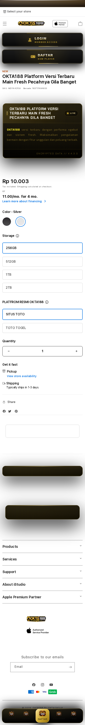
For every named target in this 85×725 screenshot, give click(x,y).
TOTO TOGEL (16, 328)
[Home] (31, 24)
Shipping (22, 186)
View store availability (22, 376)
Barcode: (27, 88)
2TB (9, 287)
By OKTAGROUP (53, 708)
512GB (11, 261)
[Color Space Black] (6, 221)
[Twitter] (10, 412)
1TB (8, 274)
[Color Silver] (20, 221)
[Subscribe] (70, 667)
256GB (11, 248)
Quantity (8, 341)
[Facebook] (5, 412)
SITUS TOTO (15, 314)
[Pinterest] (17, 412)
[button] (4, 23)
